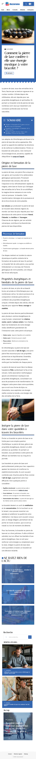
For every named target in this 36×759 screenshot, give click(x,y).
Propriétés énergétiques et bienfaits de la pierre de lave (18, 129)
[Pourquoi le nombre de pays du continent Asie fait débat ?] (17, 689)
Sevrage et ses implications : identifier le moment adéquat (18, 571)
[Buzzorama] (12, 4)
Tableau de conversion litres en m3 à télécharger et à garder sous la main (17, 672)
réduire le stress (23, 490)
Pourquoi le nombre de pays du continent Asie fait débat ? (16, 705)
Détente (10, 73)
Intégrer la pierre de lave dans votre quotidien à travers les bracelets (16, 132)
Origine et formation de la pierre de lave (18, 124)
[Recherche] (26, 4)
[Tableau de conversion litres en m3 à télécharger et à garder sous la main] (17, 656)
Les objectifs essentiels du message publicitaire (18, 591)
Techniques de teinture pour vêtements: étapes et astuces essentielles (18, 612)
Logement (8, 670)
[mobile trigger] (3, 4)
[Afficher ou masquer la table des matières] (27, 120)
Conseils (8, 703)
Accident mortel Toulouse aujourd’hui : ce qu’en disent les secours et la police (17, 727)
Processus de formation (14, 126)
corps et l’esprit (18, 156)
